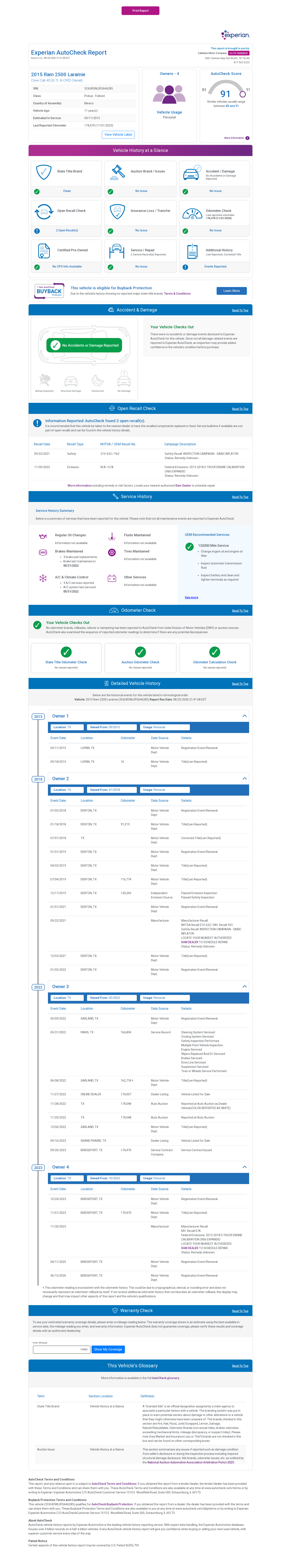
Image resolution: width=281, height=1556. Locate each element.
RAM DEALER (189, 942)
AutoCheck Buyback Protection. (113, 1504)
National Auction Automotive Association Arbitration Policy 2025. (191, 1462)
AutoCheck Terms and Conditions (114, 1483)
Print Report (140, 10)
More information (80, 485)
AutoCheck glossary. (166, 1378)
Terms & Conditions (177, 293)
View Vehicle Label (118, 135)
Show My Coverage (108, 1349)
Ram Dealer (183, 485)
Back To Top (240, 310)
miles (84, 1349)
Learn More (231, 291)
